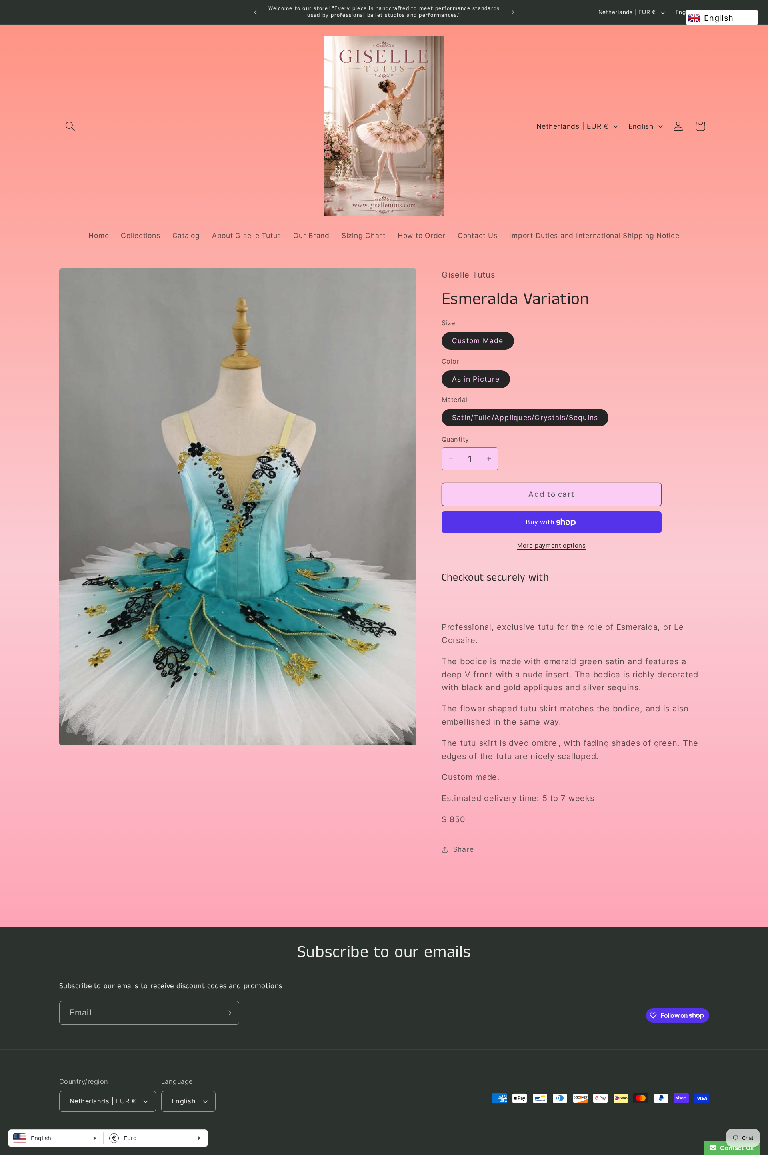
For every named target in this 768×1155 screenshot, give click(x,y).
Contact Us (735, 1148)
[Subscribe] (228, 1012)
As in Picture (476, 379)
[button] (70, 126)
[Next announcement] (513, 12)
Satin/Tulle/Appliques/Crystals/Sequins (525, 417)
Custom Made (478, 340)
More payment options (551, 545)
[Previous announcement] (255, 12)
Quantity (455, 440)
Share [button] (463, 849)
